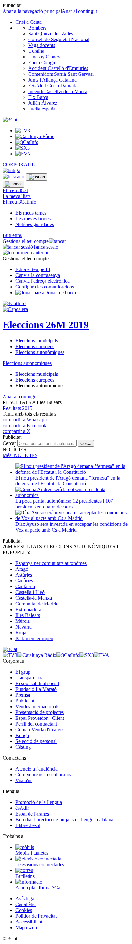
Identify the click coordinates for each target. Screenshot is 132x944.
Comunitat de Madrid (37, 603)
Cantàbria (25, 586)
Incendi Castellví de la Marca (57, 91)
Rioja (20, 632)
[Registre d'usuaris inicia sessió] (36, 177)
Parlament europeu (34, 638)
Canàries (24, 580)
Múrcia (22, 621)
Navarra (23, 627)
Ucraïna (36, 51)
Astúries (23, 575)
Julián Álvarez (42, 103)
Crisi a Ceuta (28, 22)
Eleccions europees (34, 346)
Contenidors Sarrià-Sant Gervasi (61, 74)
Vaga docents (41, 45)
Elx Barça (38, 97)
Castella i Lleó (30, 592)
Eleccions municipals (36, 340)
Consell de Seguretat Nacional (58, 39)
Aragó (21, 569)
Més (20, 455)
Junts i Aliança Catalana (52, 80)
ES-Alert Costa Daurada (53, 85)
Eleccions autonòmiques (39, 352)
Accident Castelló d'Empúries (58, 68)
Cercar (9, 443)
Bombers (37, 28)
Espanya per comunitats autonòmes (51, 563)
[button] (17, 408)
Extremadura (28, 609)
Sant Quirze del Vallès (50, 33)
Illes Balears (27, 615)
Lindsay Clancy (44, 56)
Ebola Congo (41, 62)
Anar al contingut (79, 11)
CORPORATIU (19, 164)
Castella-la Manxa (33, 598)
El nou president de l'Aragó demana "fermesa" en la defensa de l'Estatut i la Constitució (67, 480)
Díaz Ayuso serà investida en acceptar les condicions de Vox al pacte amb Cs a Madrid (71, 527)
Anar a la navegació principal (32, 11)
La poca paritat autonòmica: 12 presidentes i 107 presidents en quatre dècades (64, 503)
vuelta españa (41, 108)
